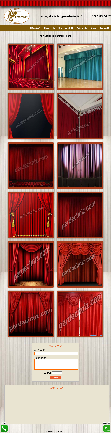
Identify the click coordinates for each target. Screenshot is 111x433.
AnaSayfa (36, 28)
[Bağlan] (107, 431)
